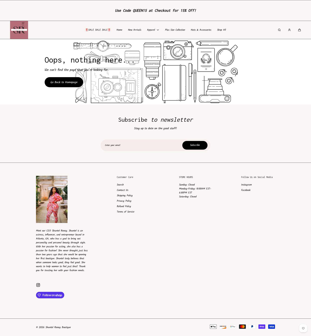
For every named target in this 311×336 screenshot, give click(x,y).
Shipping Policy (125, 196)
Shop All (221, 30)
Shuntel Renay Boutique (58, 327)
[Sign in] (289, 29)
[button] (299, 29)
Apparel (151, 30)
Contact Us (122, 190)
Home (119, 30)
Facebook (246, 190)
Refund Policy (124, 206)
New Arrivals (134, 30)
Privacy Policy (124, 201)
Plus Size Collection (175, 30)
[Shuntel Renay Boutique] (19, 30)
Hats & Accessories (201, 30)
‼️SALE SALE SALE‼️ (98, 30)
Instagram (246, 185)
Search (120, 185)
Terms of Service (125, 212)
